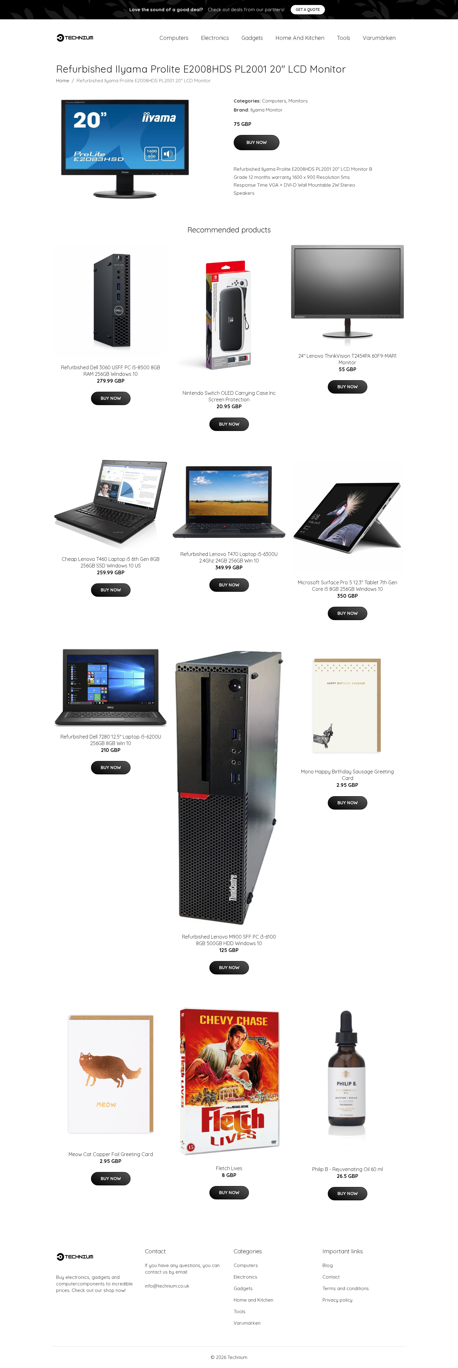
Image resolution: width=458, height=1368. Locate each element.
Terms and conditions (345, 1288)
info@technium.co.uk (167, 1286)
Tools (343, 37)
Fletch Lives (229, 1168)
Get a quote (308, 9)
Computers (174, 37)
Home (62, 81)
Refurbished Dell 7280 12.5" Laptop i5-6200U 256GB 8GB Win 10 (110, 740)
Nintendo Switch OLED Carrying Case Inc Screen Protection (229, 396)
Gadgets (252, 37)
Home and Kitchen (299, 37)
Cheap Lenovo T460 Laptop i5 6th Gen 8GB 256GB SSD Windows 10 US (111, 562)
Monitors (298, 101)
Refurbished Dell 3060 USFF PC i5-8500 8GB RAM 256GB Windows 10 (110, 370)
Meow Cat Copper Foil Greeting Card (111, 1154)
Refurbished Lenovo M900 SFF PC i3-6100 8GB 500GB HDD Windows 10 (229, 940)
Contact (331, 1277)
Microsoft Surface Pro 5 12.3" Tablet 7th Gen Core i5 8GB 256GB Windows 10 (347, 585)
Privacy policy (337, 1300)
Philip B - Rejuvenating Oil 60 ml (347, 1169)
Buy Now (256, 142)
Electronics (215, 37)
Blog (327, 1265)
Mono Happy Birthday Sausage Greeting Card (347, 774)
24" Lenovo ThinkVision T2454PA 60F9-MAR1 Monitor (347, 359)
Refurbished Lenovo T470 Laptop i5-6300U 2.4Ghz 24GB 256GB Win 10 (229, 557)
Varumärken (379, 37)
